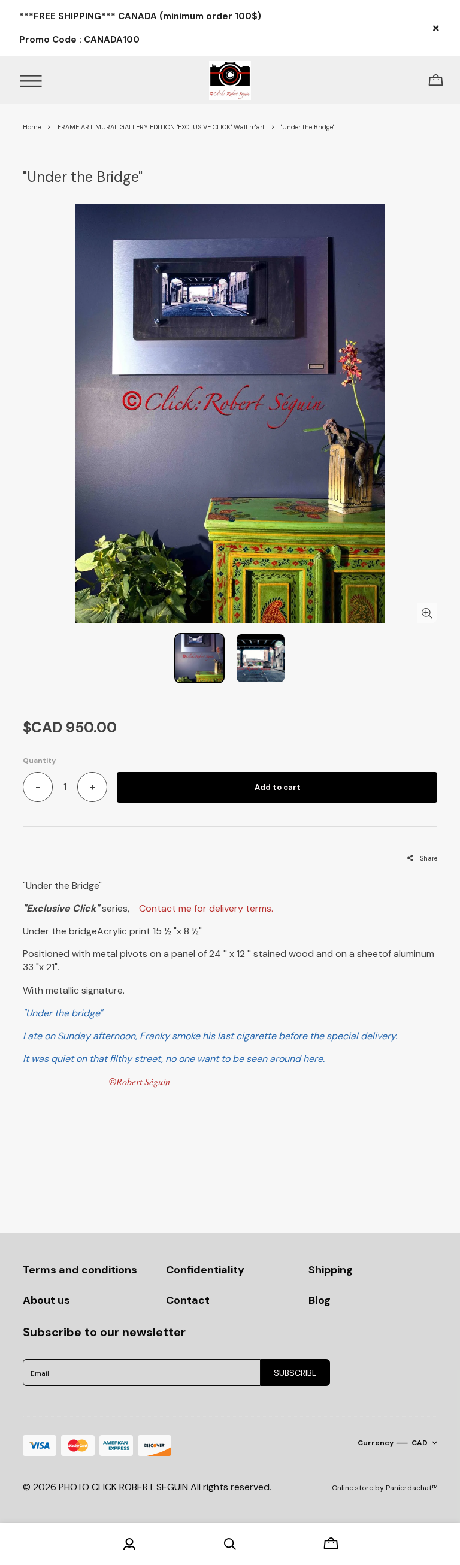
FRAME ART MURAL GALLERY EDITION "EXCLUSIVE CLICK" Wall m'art (161, 127)
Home (32, 127)
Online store (352, 1488)
